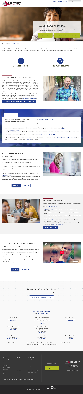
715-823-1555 (13, 329)
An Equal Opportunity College (17, 379)
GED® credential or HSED (57, 224)
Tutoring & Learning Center (49, 219)
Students (54, 1)
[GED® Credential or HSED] (62, 89)
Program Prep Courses (48, 209)
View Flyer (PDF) (26, 269)
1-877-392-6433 (63, 128)
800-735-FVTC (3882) (72, 367)
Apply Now (52, 368)
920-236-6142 (10, 338)
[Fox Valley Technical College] (11, 3)
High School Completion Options (67, 35)
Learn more (17, 124)
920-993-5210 (13, 320)
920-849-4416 (70, 320)
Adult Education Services (43, 313)
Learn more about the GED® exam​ (29, 98)
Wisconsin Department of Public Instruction (66, 137)
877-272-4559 (16, 338)
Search (69, 1)
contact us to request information (46, 119)
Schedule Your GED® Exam (13, 130)
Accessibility (27, 379)
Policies (32, 379)
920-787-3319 (42, 338)
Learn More (26, 185)
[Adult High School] (62, 165)
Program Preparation (52, 206)
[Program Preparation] (21, 212)
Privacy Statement (7, 379)
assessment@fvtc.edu (41, 134)
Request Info (16, 185)
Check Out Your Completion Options (41, 297)
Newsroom (65, 1)
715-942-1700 (70, 338)
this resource (28, 139)
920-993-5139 (52, 134)
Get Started (45, 35)
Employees (60, 1)
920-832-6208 (42, 323)
